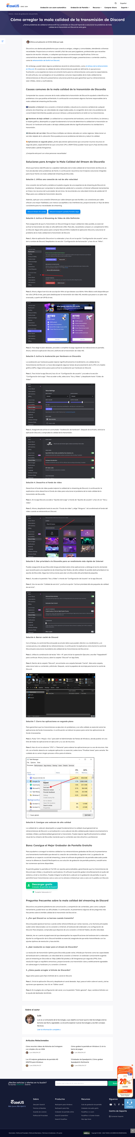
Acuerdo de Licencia (39, 1112)
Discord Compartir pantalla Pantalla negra (64, 212)
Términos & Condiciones (49, 1133)
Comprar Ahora (110, 8)
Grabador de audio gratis (89, 1108)
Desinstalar (12, 1133)
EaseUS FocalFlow (61, 1119)
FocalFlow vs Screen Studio (90, 1115)
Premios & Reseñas (39, 1108)
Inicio (11, 14)
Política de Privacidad (40, 1115)
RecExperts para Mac (62, 1108)
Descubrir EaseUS (39, 1104)
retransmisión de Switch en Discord (46, 60)
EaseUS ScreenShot (61, 1115)
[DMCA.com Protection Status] (87, 1133)
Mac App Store (86, 1119)
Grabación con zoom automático (53, 8)
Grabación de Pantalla (79, 8)
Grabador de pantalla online (64, 1112)
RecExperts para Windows (63, 1104)
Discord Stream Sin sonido (36, 212)
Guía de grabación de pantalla (26, 14)
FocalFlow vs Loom (87, 1112)
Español (123, 3)
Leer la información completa (48, 1030)
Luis (61, 42)
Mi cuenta (59, 1133)
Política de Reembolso (35, 1133)
